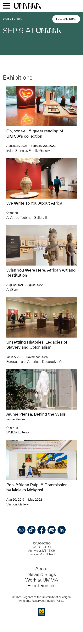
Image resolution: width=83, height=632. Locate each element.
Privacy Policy (54, 600)
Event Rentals (41, 585)
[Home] (27, 6)
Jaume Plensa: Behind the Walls (36, 414)
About (41, 568)
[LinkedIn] (62, 530)
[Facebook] (41, 530)
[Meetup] (51, 530)
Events (17, 18)
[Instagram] (21, 530)
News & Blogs (41, 574)
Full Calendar (66, 18)
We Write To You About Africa (34, 203)
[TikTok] (31, 530)
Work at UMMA (41, 580)
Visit (6, 18)
